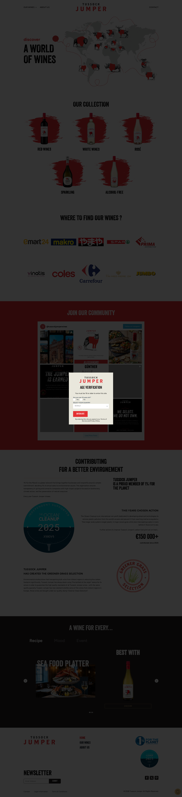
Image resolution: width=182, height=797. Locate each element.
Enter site (80, 414)
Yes (77, 399)
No (84, 399)
